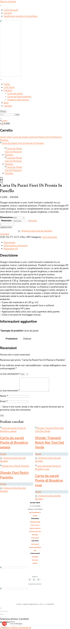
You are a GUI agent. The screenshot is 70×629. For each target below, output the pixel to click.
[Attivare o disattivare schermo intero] (2, 611)
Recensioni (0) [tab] (11, 248)
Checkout (35, 563)
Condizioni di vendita (35, 522)
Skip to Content (8, 1)
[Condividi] (4, 611)
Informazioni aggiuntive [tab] (16, 245)
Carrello (8, 13)
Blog (6, 102)
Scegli (3, 454)
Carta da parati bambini (35, 547)
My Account (35, 560)
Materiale (6, 220)
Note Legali (35, 534)
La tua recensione (9, 390)
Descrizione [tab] (9, 242)
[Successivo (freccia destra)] (2, 614)
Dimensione (6, 217)
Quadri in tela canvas (18, 99)
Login (4, 120)
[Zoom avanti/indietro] (0, 611)
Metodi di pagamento (35, 528)
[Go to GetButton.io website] (4, 627)
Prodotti (8, 90)
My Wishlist (35, 556)
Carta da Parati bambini (19, 96)
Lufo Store (9, 87)
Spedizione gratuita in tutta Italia (20, 16)
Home (7, 84)
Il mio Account (11, 10)
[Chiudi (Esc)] (6, 611)
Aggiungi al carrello (6, 227)
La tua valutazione (10, 373)
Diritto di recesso (35, 525)
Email (3, 401)
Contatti (8, 105)
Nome (4, 396)
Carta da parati (15, 93)
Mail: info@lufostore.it (35, 512)
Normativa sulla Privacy (35, 531)
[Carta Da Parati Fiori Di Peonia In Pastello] (22, 143)
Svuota (33, 220)
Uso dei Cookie (35, 537)
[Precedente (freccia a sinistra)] (0, 614)
